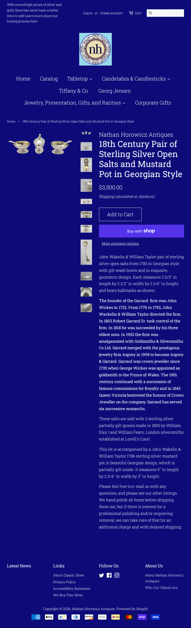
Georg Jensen (114, 90)
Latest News (19, 566)
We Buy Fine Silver (68, 595)
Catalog (49, 78)
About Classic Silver (68, 575)
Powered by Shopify (132, 609)
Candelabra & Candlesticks (134, 78)
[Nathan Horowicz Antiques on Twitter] (101, 576)
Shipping (106, 196)
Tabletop (78, 78)
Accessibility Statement (71, 588)
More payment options (120, 243)
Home (23, 78)
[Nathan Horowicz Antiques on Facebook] (109, 576)
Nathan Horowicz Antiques (93, 609)
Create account (111, 13)
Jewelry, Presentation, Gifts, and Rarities (73, 102)
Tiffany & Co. (74, 90)
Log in (87, 13)
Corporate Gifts (153, 102)
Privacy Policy (64, 582)
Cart (138, 13)
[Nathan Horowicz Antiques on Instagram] (116, 576)
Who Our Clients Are (161, 587)
